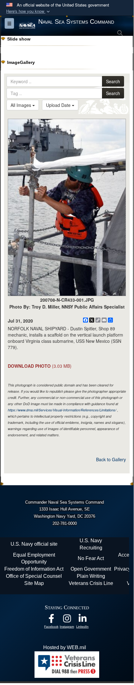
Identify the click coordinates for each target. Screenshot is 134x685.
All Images (21, 105)
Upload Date (59, 105)
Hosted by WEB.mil (64, 647)
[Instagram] (67, 620)
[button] (28, 11)
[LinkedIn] (82, 620)
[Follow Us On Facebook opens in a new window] (51, 620)
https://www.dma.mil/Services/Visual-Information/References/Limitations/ (62, 410)
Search (113, 81)
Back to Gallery (111, 459)
